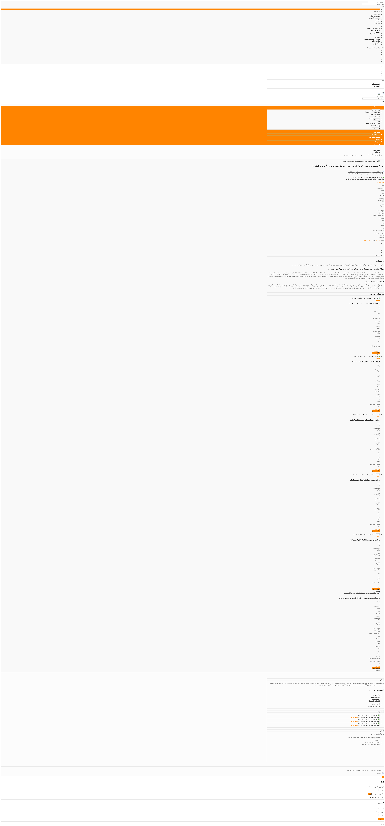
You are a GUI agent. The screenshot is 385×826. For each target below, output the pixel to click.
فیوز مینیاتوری (376, 44)
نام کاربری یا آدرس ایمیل (376, 787)
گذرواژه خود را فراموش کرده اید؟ (375, 797)
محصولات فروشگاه (375, 16)
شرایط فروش (376, 695)
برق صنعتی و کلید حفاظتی (373, 28)
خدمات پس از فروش (374, 18)
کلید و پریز (377, 37)
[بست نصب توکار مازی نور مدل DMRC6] (368, 715)
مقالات (378, 20)
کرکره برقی (377, 43)
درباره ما (377, 21)
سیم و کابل (377, 35)
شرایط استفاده (375, 697)
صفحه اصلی (377, 14)
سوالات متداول (376, 704)
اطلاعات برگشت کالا (374, 701)
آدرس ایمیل (380, 812)
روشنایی (378, 32)
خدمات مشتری (376, 699)
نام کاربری (380, 808)
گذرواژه (381, 790)
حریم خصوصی (376, 694)
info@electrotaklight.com (372, 742)
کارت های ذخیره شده (374, 706)
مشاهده (378, 300)
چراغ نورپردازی (376, 41)
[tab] (323, 256)
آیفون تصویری (376, 26)
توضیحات (377, 255)
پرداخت (378, 703)
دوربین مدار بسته (375, 30)
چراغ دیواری (367, 240)
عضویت (381, 819)
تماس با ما (377, 23)
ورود (369, 794)
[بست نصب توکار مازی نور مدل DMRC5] (368, 719)
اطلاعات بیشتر (376, 353)
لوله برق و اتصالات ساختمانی (372, 39)
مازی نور (378, 240)
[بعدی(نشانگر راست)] (381, 824)
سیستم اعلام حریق (375, 34)
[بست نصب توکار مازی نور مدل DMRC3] (368, 723)
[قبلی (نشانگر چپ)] (383, 824)
